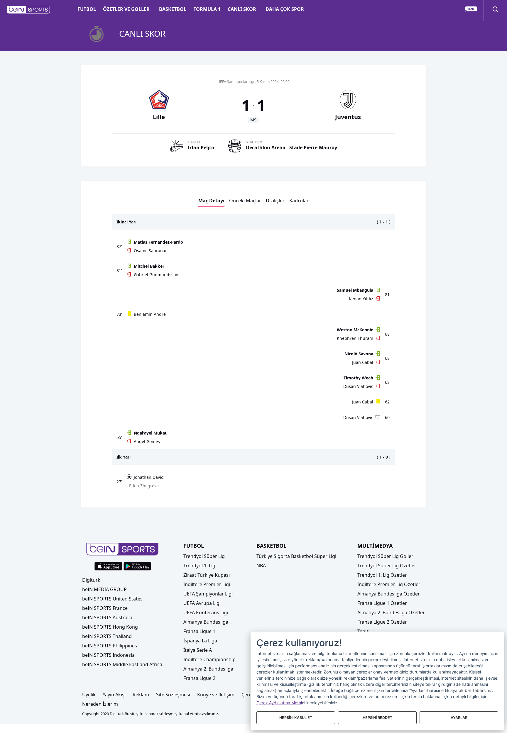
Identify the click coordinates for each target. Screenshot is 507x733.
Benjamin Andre (150, 314)
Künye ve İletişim (215, 694)
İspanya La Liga (200, 640)
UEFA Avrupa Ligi (202, 603)
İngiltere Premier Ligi (206, 584)
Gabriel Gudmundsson (156, 274)
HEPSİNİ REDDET (377, 717)
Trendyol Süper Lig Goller (385, 556)
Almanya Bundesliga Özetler (388, 594)
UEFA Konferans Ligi (205, 612)
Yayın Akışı (114, 694)
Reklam (141, 694)
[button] (28, 9)
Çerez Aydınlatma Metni (279, 702)
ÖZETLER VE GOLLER (126, 9)
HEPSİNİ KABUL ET (295, 717)
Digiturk (91, 580)
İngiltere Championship (209, 659)
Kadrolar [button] (299, 200)
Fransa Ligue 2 (199, 678)
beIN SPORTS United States (112, 598)
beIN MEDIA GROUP (104, 589)
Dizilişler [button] (275, 200)
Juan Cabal (362, 362)
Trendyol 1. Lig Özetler (382, 575)
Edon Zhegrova (144, 485)
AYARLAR (459, 717)
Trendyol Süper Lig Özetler (386, 565)
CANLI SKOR (242, 9)
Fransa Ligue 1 (199, 631)
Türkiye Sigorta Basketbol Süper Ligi (296, 556)
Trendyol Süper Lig (204, 556)
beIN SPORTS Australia (107, 617)
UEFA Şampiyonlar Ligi (208, 594)
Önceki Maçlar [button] (245, 200)
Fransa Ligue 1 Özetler (382, 603)
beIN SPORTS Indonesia (108, 655)
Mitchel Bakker (149, 266)
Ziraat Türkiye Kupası (206, 575)
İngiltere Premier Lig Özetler (388, 584)
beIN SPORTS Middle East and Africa (122, 664)
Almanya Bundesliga (205, 622)
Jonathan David (149, 477)
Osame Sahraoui (150, 250)
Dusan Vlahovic (358, 386)
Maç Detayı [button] (211, 200)
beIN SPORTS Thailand (107, 636)
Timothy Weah (358, 378)
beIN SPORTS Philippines (109, 645)
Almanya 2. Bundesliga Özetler (391, 612)
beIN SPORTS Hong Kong (110, 627)
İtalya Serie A (197, 650)
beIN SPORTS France (105, 608)
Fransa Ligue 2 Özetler (382, 622)
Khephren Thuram (355, 338)
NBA (261, 565)
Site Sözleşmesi (173, 694)
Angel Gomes (147, 441)
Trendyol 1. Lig (199, 565)
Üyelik (89, 694)
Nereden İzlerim (100, 704)
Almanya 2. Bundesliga (208, 669)
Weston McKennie (355, 329)
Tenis (363, 631)
